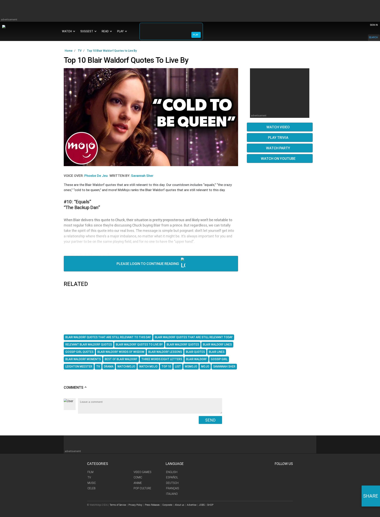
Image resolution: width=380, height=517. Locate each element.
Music (91, 483)
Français (172, 488)
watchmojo (126, 366)
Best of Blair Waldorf (121, 359)
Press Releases (152, 505)
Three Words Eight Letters (161, 359)
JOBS (202, 505)
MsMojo (191, 366)
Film (90, 472)
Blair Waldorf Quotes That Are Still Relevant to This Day (108, 337)
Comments (75, 387)
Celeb (91, 488)
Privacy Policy (135, 505)
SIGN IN (374, 25)
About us (179, 505)
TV (98, 366)
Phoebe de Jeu (96, 176)
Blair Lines (216, 351)
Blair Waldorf (196, 359)
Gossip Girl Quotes (79, 351)
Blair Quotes (195, 351)
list (178, 366)
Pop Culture (142, 488)
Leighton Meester (78, 366)
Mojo (205, 366)
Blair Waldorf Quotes (183, 344)
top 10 (166, 366)
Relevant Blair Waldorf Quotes (88, 344)
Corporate (167, 505)
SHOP (210, 505)
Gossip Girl (219, 359)
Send (210, 420)
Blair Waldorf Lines (217, 344)
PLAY (195, 34)
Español (172, 477)
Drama (108, 366)
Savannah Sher (142, 176)
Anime (138, 483)
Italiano (172, 493)
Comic (138, 477)
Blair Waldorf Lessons (165, 351)
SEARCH (373, 37)
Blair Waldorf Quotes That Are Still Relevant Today (194, 337)
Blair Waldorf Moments (83, 359)
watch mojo (148, 366)
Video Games (142, 472)
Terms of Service (118, 505)
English (171, 472)
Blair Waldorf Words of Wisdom (120, 351)
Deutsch (172, 483)
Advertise (191, 505)
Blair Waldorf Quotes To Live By (139, 344)
